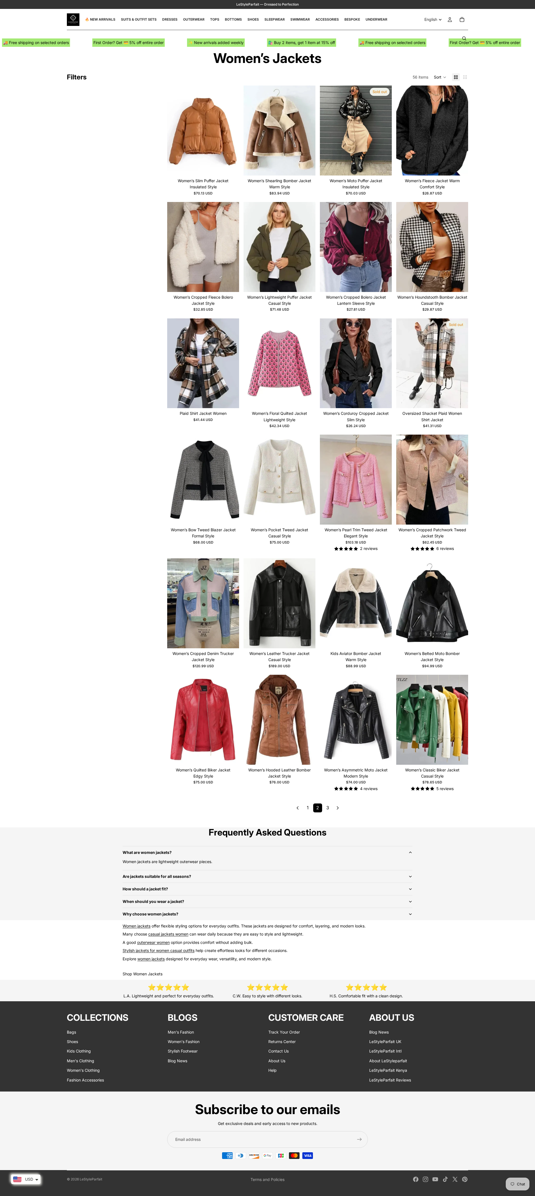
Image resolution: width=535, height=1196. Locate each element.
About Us (276, 1060)
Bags (71, 1031)
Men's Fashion (181, 1031)
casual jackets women (168, 934)
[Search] (464, 38)
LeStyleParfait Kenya (388, 1070)
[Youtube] (435, 1179)
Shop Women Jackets (142, 973)
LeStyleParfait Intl (385, 1051)
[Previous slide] (175, 131)
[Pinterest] (464, 1179)
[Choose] (230, 167)
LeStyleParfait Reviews (390, 1079)
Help (272, 1070)
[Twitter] (455, 1179)
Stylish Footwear (183, 1051)
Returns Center (282, 1041)
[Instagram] (425, 1179)
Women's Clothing (83, 1070)
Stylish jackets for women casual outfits (158, 950)
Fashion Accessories (85, 1079)
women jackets (151, 958)
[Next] (338, 808)
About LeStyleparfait (388, 1060)
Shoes (72, 1041)
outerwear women (153, 942)
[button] (440, 77)
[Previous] (298, 808)
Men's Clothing (80, 1060)
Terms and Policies (267, 1179)
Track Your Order (284, 1031)
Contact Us (278, 1051)
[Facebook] (415, 1179)
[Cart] (462, 19)
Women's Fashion (184, 1041)
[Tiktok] (445, 1179)
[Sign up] (359, 1139)
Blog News (177, 1060)
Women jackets (136, 926)
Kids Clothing (79, 1051)
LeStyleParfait (91, 1179)
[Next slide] (230, 131)
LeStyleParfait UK (385, 1041)
